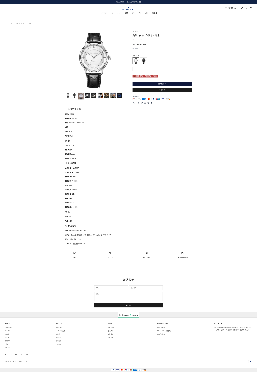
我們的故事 (59, 328)
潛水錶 (7, 337)
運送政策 (110, 331)
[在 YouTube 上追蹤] (16, 355)
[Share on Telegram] (151, 103)
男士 (133, 13)
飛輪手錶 (7, 341)
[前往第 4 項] (87, 95)
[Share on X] (145, 103)
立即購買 (162, 90)
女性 (140, 13)
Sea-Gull (135, 32)
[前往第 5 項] (94, 95)
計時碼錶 (7, 331)
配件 (146, 13)
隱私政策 (110, 337)
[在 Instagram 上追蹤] (11, 355)
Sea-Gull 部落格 (60, 331)
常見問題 (58, 337)
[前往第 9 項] (119, 95)
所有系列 (7, 348)
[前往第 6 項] (100, 95)
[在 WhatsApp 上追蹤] (27, 355)
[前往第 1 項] (68, 95)
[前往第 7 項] (106, 95)
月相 (6, 344)
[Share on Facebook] (139, 103)
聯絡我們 (75, 244)
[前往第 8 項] (113, 95)
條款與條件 (111, 328)
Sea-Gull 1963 (116, 13)
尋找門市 (58, 341)
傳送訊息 (128, 305)
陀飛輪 (126, 13)
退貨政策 (110, 334)
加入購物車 (162, 84)
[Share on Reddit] (148, 103)
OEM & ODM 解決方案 (164, 331)
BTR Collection (20, 23)
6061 (30, 23)
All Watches (104, 13)
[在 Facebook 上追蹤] (6, 355)
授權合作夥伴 (161, 328)
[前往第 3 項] (81, 96)
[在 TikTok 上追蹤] (21, 355)
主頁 (11, 23)
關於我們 (154, 13)
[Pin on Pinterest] (142, 103)
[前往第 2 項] (74, 95)
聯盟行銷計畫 (161, 334)
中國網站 (58, 344)
